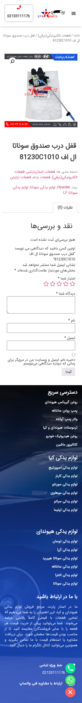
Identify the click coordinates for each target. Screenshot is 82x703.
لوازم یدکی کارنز (66, 476)
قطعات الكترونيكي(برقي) (54, 35)
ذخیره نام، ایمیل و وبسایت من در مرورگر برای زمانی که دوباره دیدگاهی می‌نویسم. (41, 361)
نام (71, 320)
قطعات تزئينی (20, 177)
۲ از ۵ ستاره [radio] (66, 284)
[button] (12, 61)
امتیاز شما (66, 278)
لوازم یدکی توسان (65, 541)
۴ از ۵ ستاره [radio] (52, 284)
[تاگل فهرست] (73, 13)
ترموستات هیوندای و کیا (60, 427)
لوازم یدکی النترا (66, 575)
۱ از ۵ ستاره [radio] (72, 284)
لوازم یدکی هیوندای (56, 531)
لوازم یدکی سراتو (65, 501)
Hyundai (63, 187)
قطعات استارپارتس (40, 172)
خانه (77, 35)
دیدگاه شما (65, 294)
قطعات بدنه (41, 177)
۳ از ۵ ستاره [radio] (59, 284)
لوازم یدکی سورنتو (64, 484)
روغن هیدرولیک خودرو (61, 436)
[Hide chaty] (70, 692)
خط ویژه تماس (51, 665)
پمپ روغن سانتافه (64, 410)
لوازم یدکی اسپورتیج (63, 467)
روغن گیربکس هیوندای (61, 402)
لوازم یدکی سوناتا (42, 187)
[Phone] (70, 668)
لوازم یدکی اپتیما (65, 510)
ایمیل (69, 338)
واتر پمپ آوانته (66, 419)
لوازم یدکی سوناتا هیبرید (60, 558)
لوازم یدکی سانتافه (64, 566)
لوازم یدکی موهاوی (64, 493)
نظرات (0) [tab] (65, 207)
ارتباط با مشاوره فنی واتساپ (40, 683)
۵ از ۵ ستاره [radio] (46, 284)
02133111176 (18, 16)
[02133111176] (19, 7)
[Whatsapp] (70, 680)
